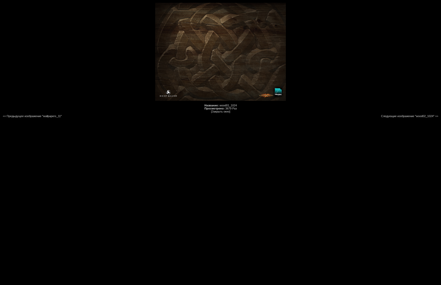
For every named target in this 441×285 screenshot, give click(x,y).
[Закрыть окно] (220, 111)
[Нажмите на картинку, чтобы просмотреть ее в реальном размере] (220, 99)
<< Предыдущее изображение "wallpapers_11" (32, 116)
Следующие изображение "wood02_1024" (407, 116)
